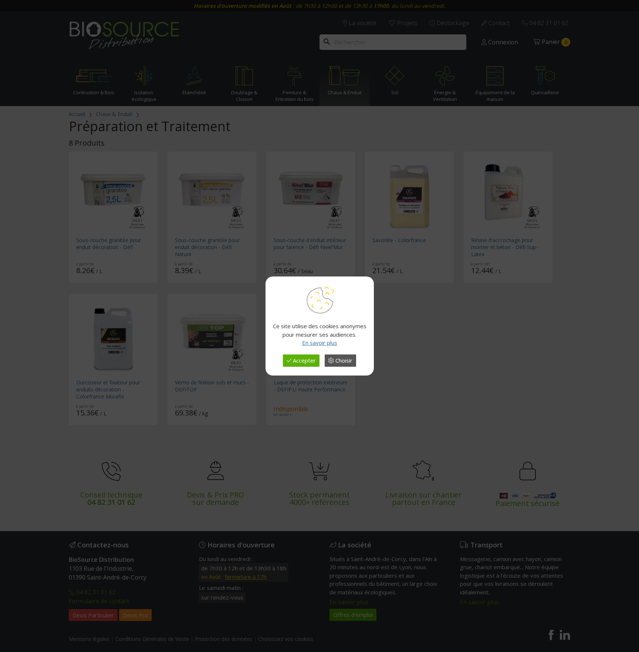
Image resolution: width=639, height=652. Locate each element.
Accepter (303, 360)
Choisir (343, 360)
